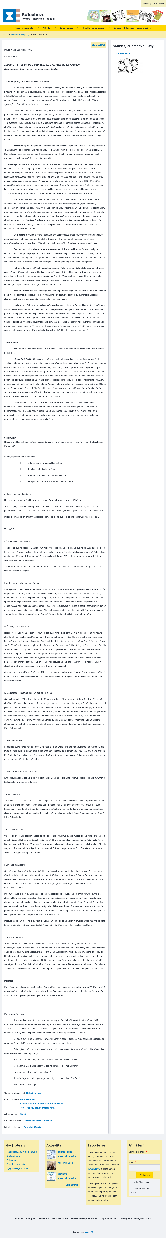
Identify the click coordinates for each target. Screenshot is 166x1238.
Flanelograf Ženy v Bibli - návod (21, 1151)
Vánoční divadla (65, 1162)
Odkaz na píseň (11, 1099)
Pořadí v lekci (10, 56)
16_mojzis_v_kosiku (16, 1164)
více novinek (72, 1184)
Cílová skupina (11, 1114)
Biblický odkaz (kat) (13, 1127)
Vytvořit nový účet (142, 1182)
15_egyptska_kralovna (17, 1168)
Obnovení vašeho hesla (140, 1190)
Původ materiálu (11, 49)
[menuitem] (147, 3)
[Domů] (11, 16)
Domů (4, 34)
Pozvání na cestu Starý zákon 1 (38, 1120)
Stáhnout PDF (99, 44)
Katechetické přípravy (20, 34)
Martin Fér (89, 1232)
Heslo (131, 1162)
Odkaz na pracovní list (14, 1092)
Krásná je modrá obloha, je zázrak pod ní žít (41, 1103)
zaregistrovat (94, 1168)
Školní (23, 1114)
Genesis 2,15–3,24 (33, 1127)
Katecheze (33, 14)
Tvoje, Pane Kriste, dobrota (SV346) (37, 1107)
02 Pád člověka (33, 1092)
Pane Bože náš (27, 1099)
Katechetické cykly (12, 1120)
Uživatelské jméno (137, 1151)
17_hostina (11, 1159)
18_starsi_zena (13, 1155)
